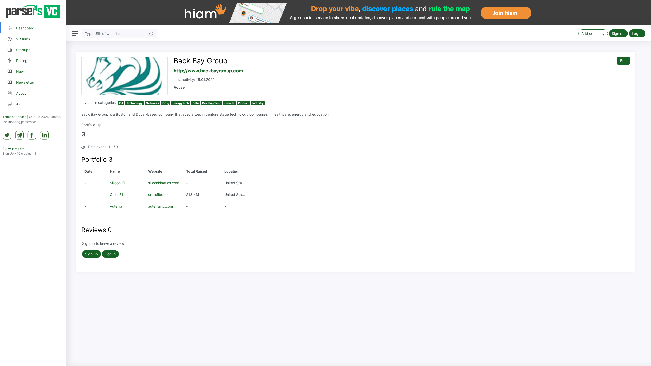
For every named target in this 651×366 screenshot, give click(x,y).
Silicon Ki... (119, 183)
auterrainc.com (160, 206)
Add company (593, 33)
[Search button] (151, 33)
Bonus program (13, 148)
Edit (623, 60)
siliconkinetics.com (163, 183)
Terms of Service (14, 117)
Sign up (618, 33)
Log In (637, 33)
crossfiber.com (160, 194)
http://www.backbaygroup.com (208, 70)
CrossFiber (119, 194)
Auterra (116, 206)
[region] (33, 183)
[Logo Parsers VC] (33, 11)
